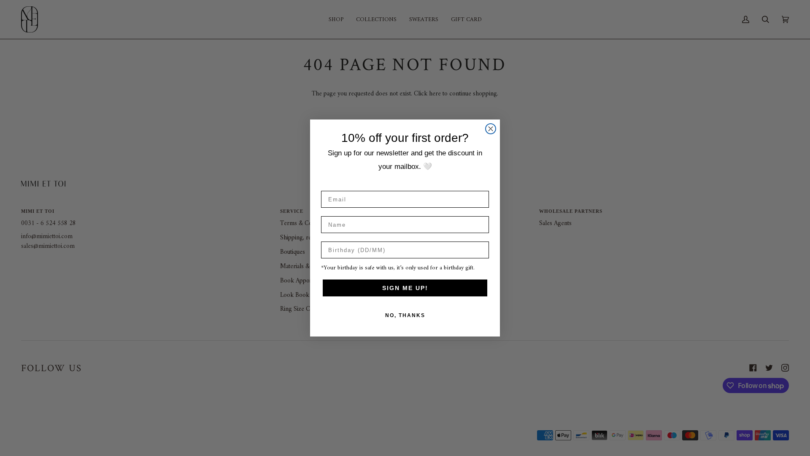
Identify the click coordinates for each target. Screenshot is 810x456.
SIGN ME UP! (405, 288)
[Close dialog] (491, 129)
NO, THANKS (405, 315)
